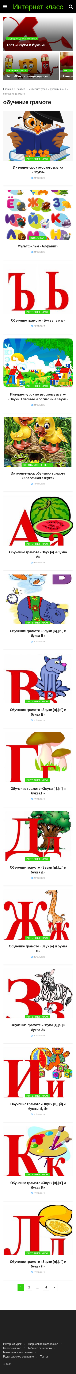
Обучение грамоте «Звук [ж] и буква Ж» (38, 948)
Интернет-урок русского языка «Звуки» (38, 169)
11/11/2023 (39, 483)
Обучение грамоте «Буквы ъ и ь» (38, 320)
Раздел (20, 89)
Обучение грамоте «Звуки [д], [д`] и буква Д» (38, 869)
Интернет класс (38, 6)
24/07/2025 (39, 177)
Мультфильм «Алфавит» (38, 246)
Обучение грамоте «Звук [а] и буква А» (38, 554)
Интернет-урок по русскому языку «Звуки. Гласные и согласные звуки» (38, 396)
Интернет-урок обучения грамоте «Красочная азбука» (38, 475)
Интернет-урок (17, 70)
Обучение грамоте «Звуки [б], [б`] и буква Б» (38, 633)
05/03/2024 (39, 562)
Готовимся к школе (37, 465)
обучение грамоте (14, 93)
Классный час (12, 1348)
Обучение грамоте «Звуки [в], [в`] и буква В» (38, 712)
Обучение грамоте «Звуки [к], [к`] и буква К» (38, 1185)
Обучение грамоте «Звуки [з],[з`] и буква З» (38, 1027)
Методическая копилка (22, 38)
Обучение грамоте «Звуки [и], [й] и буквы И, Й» (38, 1106)
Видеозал (37, 237)
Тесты (44, 1356)
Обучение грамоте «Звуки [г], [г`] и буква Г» (38, 790)
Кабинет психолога (39, 1348)
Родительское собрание (18, 1356)
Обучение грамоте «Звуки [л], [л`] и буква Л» (38, 1264)
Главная (8, 89)
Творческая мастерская (43, 1344)
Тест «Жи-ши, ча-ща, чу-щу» (27, 76)
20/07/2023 (39, 641)
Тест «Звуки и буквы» (26, 45)
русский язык (58, 89)
